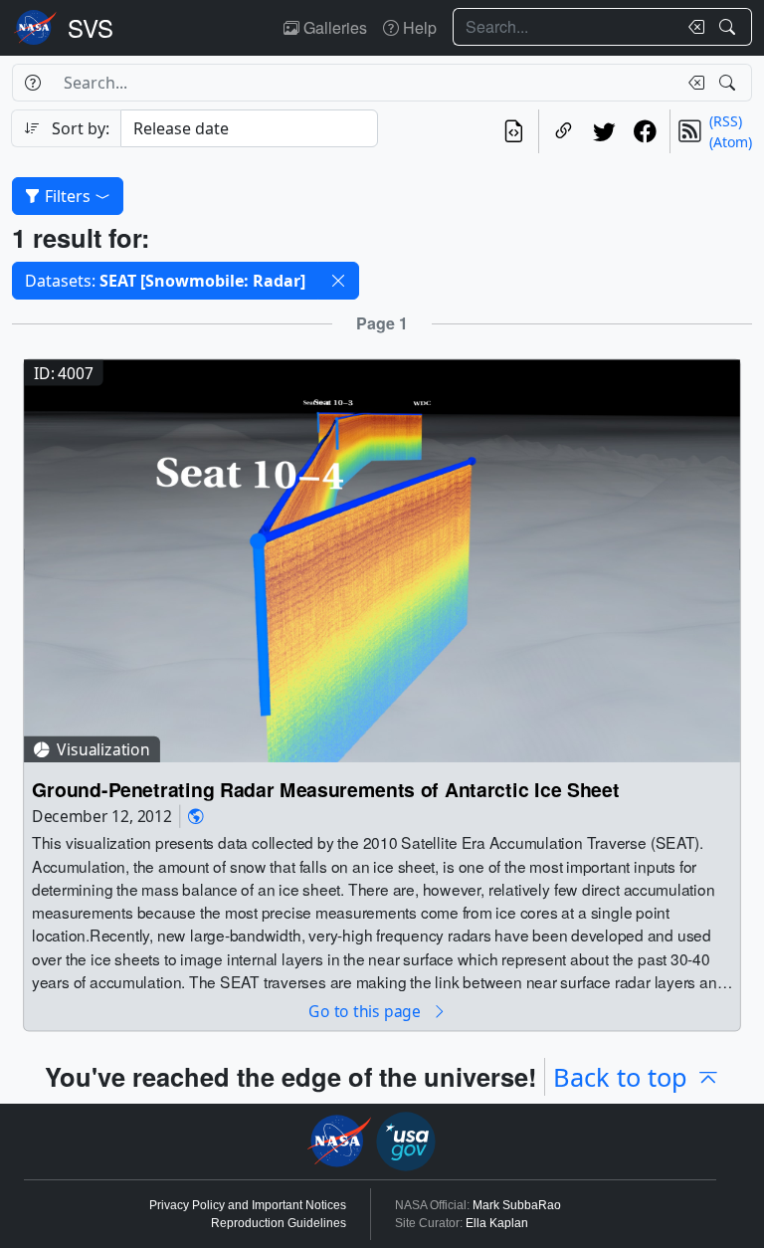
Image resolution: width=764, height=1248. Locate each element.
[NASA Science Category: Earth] (196, 815)
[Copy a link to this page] (563, 131)
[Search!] (729, 27)
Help (418, 27)
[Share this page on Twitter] (604, 131)
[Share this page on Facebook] (645, 131)
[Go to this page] (382, 558)
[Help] (32, 83)
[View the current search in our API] (513, 131)
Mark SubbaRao (517, 1205)
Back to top (620, 1077)
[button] (338, 281)
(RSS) (725, 120)
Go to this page (366, 1010)
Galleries (333, 27)
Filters (68, 196)
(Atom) (730, 141)
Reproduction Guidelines (278, 1223)
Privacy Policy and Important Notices (247, 1205)
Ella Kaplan (497, 1223)
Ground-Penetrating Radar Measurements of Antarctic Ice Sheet (326, 788)
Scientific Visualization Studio (90, 28)
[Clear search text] (692, 27)
